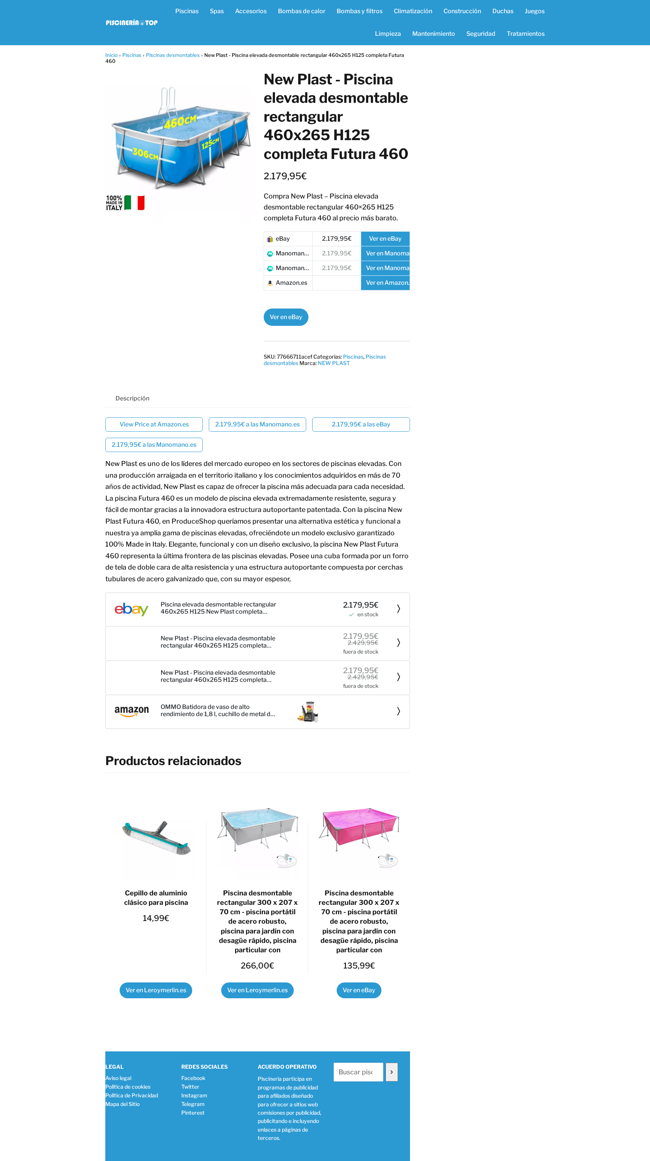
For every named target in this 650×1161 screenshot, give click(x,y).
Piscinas (187, 11)
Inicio (111, 55)
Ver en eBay (286, 317)
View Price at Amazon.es (154, 424)
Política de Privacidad (131, 1095)
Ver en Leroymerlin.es (156, 990)
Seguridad (480, 33)
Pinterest (193, 1112)
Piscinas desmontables (173, 55)
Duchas (502, 11)
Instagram (194, 1095)
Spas (217, 11)
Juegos (535, 11)
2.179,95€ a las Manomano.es (257, 424)
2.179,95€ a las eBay (361, 424)
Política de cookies (127, 1086)
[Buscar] (392, 1072)
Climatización (413, 11)
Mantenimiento (433, 33)
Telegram (193, 1104)
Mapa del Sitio (122, 1104)
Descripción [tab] (132, 398)
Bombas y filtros (360, 11)
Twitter (190, 1086)
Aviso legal (118, 1078)
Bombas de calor (301, 11)
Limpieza (388, 33)
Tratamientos (526, 33)
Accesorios (251, 11)
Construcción (462, 11)
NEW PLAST (334, 363)
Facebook (193, 1078)
